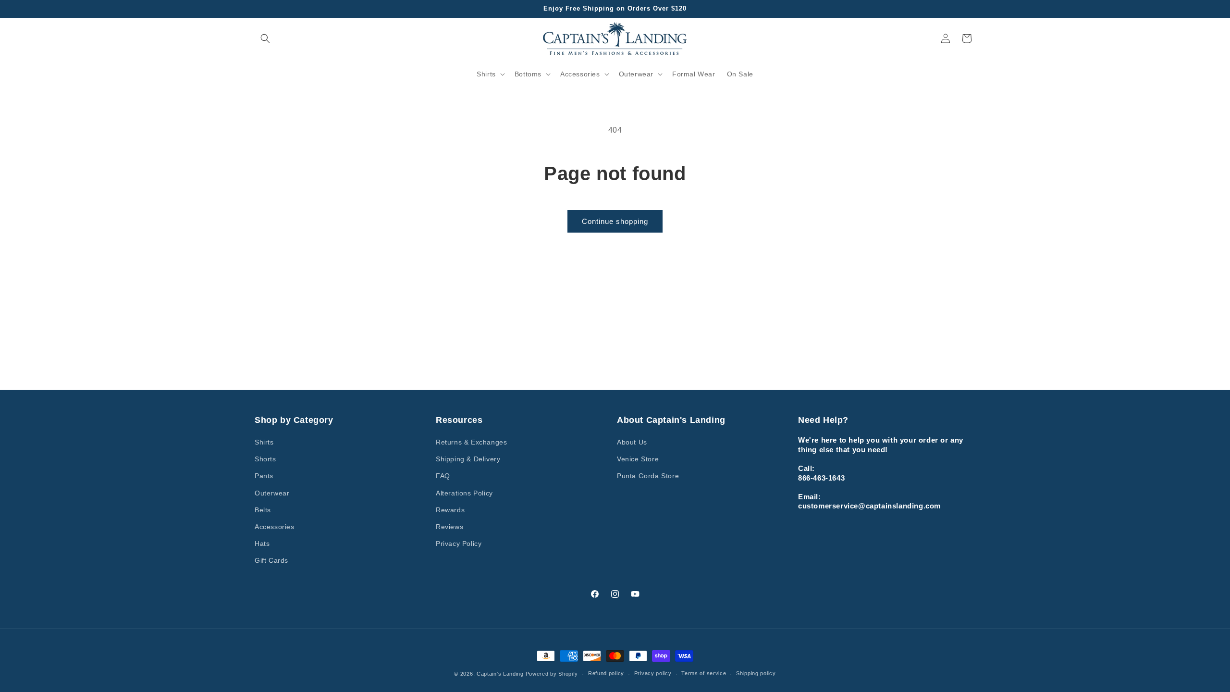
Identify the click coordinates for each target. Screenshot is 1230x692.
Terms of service (703, 673)
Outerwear (272, 493)
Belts (263, 510)
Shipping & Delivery (468, 459)
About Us (632, 442)
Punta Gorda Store (648, 476)
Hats (262, 543)
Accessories (275, 527)
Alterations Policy (464, 493)
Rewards (450, 510)
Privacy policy (653, 673)
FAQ (443, 476)
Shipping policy (756, 673)
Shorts (265, 459)
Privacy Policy (458, 543)
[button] (265, 38)
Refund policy (606, 673)
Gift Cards (271, 560)
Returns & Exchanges (471, 442)
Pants (264, 476)
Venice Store (638, 459)
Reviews (449, 527)
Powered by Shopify (552, 674)
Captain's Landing (500, 674)
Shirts (264, 442)
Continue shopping (615, 221)
